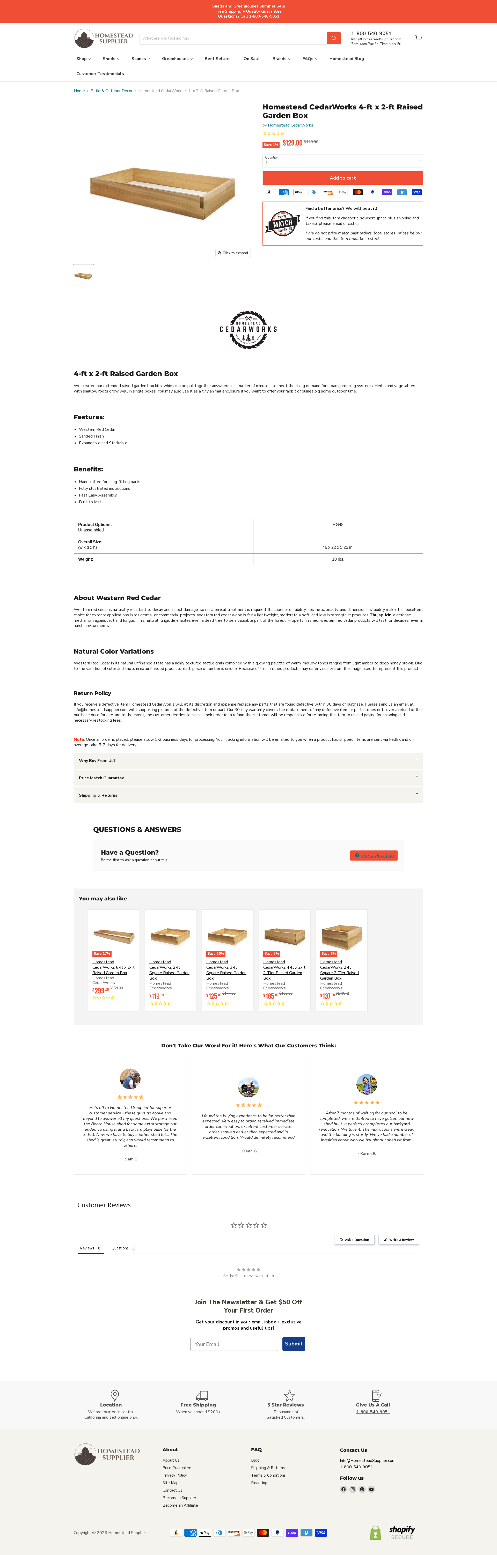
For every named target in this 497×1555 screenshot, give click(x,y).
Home (79, 90)
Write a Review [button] (401, 1239)
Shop (82, 59)
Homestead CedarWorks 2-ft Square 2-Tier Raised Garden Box (339, 970)
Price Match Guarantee (102, 778)
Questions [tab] (120, 1248)
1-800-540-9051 (356, 1467)
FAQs (309, 59)
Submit (294, 1343)
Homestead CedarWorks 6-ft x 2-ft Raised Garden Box (113, 967)
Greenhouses (176, 59)
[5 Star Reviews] (292, 1405)
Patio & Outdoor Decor (112, 90)
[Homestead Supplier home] (103, 38)
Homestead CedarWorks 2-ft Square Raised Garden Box (169, 970)
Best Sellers (218, 59)
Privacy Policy (175, 1475)
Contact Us (172, 1490)
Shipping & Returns (98, 795)
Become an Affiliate (180, 1505)
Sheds (109, 59)
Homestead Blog (347, 59)
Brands (280, 59)
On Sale (252, 59)
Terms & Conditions (268, 1475)
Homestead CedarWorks (290, 125)
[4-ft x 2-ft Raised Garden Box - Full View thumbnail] (83, 274)
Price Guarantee (177, 1467)
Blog (255, 1460)
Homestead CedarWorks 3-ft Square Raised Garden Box (226, 970)
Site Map (171, 1482)
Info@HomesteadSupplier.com (376, 39)
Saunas (139, 59)
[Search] (334, 38)
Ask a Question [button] (377, 855)
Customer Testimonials (100, 74)
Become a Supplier (179, 1497)
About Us (171, 1460)
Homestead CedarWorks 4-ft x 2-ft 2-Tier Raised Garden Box (284, 970)
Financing (259, 1482)
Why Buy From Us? (97, 761)
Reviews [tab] (87, 1248)
